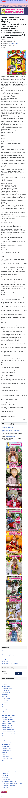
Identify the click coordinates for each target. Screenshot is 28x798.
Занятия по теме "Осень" (8, 729)
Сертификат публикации (8, 655)
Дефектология (6, 779)
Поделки (4, 684)
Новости (4, 696)
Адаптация (5, 777)
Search (4, 671)
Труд (3, 760)
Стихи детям (5, 690)
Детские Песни (6, 692)
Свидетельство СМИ (7, 661)
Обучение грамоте (7, 758)
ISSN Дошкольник (6, 659)
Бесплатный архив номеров (9, 432)
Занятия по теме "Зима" (8, 731)
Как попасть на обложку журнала (11, 430)
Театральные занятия (7, 740)
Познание (4, 754)
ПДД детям (5, 773)
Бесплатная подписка (7, 427)
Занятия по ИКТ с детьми (8, 721)
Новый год (5, 713)
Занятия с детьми (6, 723)
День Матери (5, 746)
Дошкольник (5, 682)
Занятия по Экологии (7, 725)
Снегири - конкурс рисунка (9, 650)
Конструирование (6, 762)
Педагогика (5, 702)
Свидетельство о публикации (10, 663)
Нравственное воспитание (9, 771)
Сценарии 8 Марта (7, 717)
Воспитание (5, 704)
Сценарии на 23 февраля (8, 715)
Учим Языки (5, 694)
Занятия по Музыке (7, 727)
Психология (5, 700)
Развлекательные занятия (8, 738)
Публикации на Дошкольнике (9, 657)
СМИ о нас (5, 787)
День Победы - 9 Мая (7, 742)
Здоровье (4, 707)
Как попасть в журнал (8, 652)
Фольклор (4, 752)
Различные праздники (7, 719)
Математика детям (7, 765)
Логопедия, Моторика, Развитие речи (12, 783)
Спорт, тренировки (7, 709)
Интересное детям (7, 688)
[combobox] (8, 673)
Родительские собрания (8, 785)
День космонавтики (7, 744)
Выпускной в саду (6, 750)
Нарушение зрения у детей (9, 781)
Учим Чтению (5, 756)
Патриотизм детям (7, 767)
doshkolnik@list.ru (10, 436)
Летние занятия (6, 736)
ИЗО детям (5, 775)
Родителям (5, 711)
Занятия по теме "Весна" (8, 733)
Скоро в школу (6, 698)
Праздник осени (6, 748)
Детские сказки (6, 686)
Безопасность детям (7, 769)
